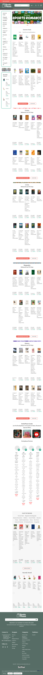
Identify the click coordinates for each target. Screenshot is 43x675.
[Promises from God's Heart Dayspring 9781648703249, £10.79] (33, 526)
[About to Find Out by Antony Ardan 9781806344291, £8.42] (21, 191)
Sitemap (13, 648)
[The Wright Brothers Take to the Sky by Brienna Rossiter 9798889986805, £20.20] (21, 350)
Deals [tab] (20, 32)
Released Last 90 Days (27, 186)
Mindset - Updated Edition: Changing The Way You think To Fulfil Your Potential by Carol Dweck (27, 47)
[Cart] (41, 5)
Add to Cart (8, 86)
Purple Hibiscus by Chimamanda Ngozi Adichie (39, 586)
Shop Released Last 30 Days (23, 177)
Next (9, 76)
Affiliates (13, 642)
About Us (13, 634)
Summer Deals (5, 14)
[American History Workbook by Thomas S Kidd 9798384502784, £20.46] (39, 388)
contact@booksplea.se (7, 640)
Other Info (14, 646)
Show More (32, 103)
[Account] (35, 5)
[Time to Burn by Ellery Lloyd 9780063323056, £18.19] (39, 191)
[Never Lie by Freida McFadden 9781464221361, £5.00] (21, 37)
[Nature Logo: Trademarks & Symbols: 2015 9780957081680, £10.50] (21, 117)
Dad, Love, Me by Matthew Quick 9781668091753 (15, 310)
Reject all (10, 673)
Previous (7, 76)
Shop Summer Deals (23, 103)
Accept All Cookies (17, 673)
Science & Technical (5, 54)
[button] (6, 69)
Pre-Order (15, 565)
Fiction (4, 39)
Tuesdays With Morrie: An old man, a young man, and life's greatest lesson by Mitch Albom (33, 47)
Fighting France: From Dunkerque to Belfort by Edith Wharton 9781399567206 (28, 359)
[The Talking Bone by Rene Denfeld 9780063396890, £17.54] (33, 191)
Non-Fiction (5, 50)
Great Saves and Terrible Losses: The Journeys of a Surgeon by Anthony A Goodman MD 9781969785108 (40, 312)
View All (33, 634)
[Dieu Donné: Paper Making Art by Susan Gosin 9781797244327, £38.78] (15, 152)
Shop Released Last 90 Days (23, 258)
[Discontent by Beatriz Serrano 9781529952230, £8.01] (21, 152)
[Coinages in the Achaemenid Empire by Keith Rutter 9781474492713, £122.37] (15, 388)
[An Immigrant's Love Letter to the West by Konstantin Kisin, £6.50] (39, 71)
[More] (9, 13)
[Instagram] (3, 647)
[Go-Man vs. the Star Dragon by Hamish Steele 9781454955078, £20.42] (33, 117)
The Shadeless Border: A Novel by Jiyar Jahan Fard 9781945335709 (34, 161)
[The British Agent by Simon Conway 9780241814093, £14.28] (15, 191)
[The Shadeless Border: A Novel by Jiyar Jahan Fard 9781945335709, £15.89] (33, 152)
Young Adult (5, 63)
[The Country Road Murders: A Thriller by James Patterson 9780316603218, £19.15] (39, 225)
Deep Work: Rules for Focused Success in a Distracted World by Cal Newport (15, 79)
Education (5, 35)
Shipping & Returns (15, 638)
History (4, 47)
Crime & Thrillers (5, 31)
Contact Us (14, 640)
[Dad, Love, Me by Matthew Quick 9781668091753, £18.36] (15, 302)
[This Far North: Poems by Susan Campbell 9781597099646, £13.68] (39, 152)
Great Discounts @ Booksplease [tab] (28, 32)
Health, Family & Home (5, 43)
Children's (5, 28)
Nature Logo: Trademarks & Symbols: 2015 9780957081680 (22, 125)
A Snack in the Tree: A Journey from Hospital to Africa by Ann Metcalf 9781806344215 (21, 281)
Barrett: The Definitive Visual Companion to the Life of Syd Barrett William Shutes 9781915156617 (27, 538)
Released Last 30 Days (27, 112)
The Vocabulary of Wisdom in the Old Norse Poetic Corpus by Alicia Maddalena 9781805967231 (15, 360)
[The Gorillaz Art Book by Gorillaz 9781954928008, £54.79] (15, 117)
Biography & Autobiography (5, 19)
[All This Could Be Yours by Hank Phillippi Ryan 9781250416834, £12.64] (15, 225)
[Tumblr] (5, 647)
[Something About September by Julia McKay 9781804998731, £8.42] (27, 152)
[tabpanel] (27, 17)
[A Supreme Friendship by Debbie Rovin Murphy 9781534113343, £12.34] (39, 272)
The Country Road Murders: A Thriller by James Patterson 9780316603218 (40, 234)
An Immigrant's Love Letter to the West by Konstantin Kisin (39, 79)
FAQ (13, 636)
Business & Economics (5, 24)
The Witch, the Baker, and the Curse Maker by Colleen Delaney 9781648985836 (28, 126)
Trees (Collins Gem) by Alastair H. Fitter (29, 585)
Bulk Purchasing (15, 644)
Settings (4, 673)
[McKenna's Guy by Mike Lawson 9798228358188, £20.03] (33, 225)
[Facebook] (7, 647)
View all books (27, 568)
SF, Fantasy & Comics (5, 59)
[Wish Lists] (38, 5)
